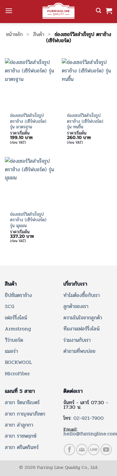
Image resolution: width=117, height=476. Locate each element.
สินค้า (38, 34)
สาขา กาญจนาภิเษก (25, 414)
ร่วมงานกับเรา (77, 340)
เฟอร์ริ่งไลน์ (16, 318)
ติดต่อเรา (73, 391)
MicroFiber (17, 373)
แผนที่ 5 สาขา (20, 391)
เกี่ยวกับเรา (75, 284)
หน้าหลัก (14, 34)
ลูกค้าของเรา (75, 306)
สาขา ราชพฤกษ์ (20, 436)
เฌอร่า (11, 351)
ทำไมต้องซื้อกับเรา (81, 295)
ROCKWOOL (18, 362)
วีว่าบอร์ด (14, 340)
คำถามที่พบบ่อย (79, 351)
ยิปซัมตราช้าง (18, 295)
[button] (9, 11)
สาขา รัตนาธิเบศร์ (22, 402)
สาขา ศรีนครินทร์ (22, 447)
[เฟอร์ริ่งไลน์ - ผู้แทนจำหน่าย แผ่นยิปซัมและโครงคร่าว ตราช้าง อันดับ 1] (58, 11)
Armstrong (18, 329)
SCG (9, 306)
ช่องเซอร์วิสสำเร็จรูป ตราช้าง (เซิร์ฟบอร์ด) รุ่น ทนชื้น (85, 121)
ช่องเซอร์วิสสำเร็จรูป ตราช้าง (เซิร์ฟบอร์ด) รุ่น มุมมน (28, 220)
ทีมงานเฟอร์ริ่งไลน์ (81, 329)
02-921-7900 (88, 418)
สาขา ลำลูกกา (19, 425)
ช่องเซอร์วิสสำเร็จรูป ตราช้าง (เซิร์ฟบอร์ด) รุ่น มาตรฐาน (28, 121)
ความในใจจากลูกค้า (82, 318)
